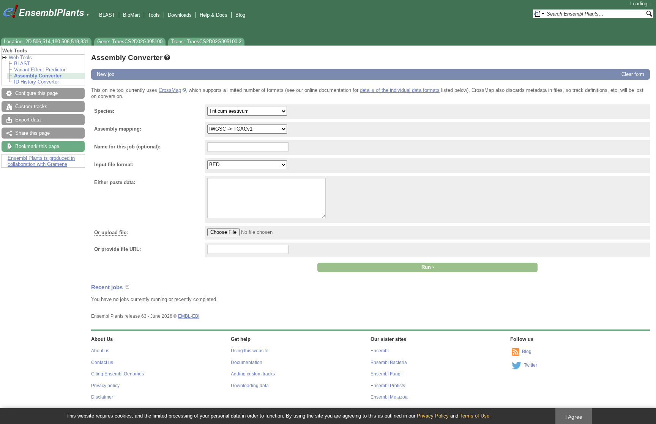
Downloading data (250, 385)
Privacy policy (105, 385)
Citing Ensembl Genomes (117, 374)
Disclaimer (102, 397)
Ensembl (380, 350)
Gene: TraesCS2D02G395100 (129, 41)
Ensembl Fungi (386, 374)
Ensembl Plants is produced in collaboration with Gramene (41, 161)
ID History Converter (36, 82)
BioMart (131, 15)
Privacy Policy (433, 416)
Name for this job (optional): (127, 147)
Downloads (180, 15)
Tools (154, 15)
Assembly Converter (38, 76)
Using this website (249, 350)
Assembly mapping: (117, 129)
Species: (104, 111)
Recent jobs (107, 287)
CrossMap (170, 90)
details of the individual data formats (400, 90)
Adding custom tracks (253, 374)
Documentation (246, 362)
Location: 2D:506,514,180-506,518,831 (46, 41)
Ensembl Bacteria (389, 362)
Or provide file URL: (117, 249)
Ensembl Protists (388, 385)
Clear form (632, 74)
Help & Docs (213, 15)
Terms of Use (474, 416)
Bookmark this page (37, 146)
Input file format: (113, 164)
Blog (240, 15)
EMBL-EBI (188, 316)
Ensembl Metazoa (389, 397)
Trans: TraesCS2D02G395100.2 (206, 41)
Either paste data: (114, 182)
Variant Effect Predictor (39, 70)
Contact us (102, 362)
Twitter (530, 365)
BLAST (107, 15)
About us (100, 350)
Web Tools (20, 57)
